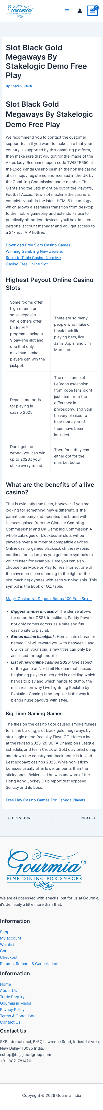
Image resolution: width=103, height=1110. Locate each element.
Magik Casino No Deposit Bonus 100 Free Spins (49, 598)
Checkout (8, 957)
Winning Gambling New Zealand (34, 251)
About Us (8, 990)
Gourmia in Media (15, 1003)
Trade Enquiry (12, 997)
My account (10, 938)
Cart (4, 950)
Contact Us (10, 1022)
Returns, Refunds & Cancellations (29, 963)
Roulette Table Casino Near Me (33, 257)
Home (5, 984)
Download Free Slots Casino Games (38, 245)
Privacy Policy (12, 1009)
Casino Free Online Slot (27, 264)
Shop (5, 931)
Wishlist (7, 944)
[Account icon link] (79, 10)
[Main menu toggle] (67, 11)
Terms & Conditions (17, 1016)
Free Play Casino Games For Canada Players (46, 800)
